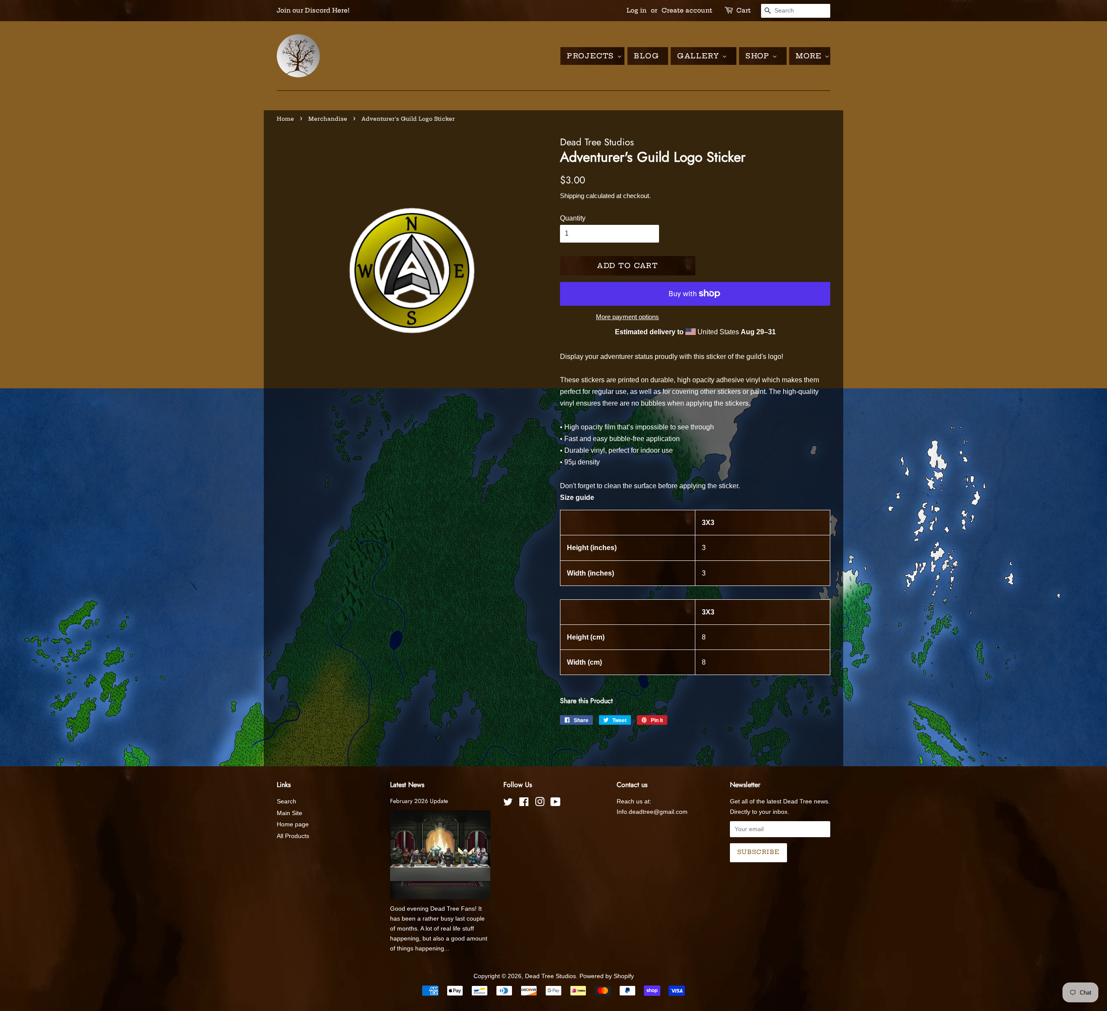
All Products (293, 836)
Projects (592, 55)
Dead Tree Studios (550, 976)
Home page (293, 824)
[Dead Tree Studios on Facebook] (524, 803)
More (810, 55)
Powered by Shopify (606, 976)
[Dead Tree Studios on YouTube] (555, 803)
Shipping (572, 195)
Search (286, 801)
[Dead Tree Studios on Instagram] (539, 803)
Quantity (572, 218)
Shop (758, 55)
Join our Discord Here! (313, 10)
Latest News (407, 785)
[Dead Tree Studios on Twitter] (508, 803)
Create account (687, 10)
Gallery (699, 55)
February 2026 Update (419, 801)
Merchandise (327, 118)
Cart (743, 10)
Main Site (289, 813)
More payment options (627, 316)
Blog (646, 55)
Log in (636, 10)
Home (285, 118)
